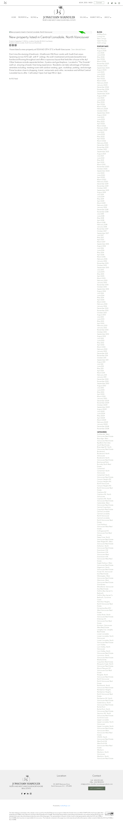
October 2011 (101, 358)
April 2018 (100, 220)
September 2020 (103, 171)
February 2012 (102, 349)
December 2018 (102, 209)
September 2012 (103, 334)
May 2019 (100, 199)
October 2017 (102, 231)
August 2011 (101, 362)
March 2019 (101, 203)
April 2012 (100, 345)
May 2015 (100, 274)
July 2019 (100, 194)
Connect (99, 2)
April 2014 (100, 300)
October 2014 (102, 287)
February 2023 (102, 128)
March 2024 (101, 106)
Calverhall (101, 468)
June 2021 (100, 158)
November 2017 (102, 229)
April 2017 (100, 239)
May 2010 (100, 392)
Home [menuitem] (13, 17)
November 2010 (103, 381)
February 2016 (102, 259)
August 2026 (101, 51)
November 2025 (103, 63)
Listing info (101, 36)
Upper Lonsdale (103, 720)
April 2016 (100, 255)
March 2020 (101, 179)
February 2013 (102, 325)
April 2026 (101, 59)
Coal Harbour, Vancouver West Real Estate (104, 527)
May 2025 (101, 76)
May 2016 (100, 252)
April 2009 (101, 418)
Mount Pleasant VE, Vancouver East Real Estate (104, 670)
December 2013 (102, 308)
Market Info (95, 17)
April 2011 (100, 371)
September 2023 (103, 113)
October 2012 (102, 332)
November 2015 (103, 263)
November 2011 (102, 355)
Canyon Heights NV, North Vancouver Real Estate (105, 488)
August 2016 (101, 246)
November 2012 (102, 330)
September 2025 (103, 68)
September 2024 (103, 93)
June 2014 (100, 295)
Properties (22, 17)
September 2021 (103, 151)
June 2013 (100, 319)
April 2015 (100, 276)
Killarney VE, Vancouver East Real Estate (104, 621)
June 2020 (101, 175)
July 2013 (100, 317)
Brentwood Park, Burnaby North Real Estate (104, 464)
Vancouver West (103, 730)
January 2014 (102, 306)
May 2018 (100, 218)
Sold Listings (101, 43)
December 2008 (103, 426)
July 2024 (100, 98)
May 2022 (101, 136)
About (107, 17)
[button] (108, 3)
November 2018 (102, 212)
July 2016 (100, 248)
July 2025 (100, 72)
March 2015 (101, 278)
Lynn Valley (101, 645)
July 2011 (100, 364)
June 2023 (101, 119)
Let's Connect (96, 788)
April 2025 (101, 78)
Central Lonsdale (103, 511)
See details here (78, 50)
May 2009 (101, 416)
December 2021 (102, 145)
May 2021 (100, 160)
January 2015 (102, 282)
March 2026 (101, 61)
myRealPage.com (65, 805)
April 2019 (100, 201)
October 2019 (102, 188)
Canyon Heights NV (104, 479)
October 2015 (102, 265)
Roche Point (101, 707)
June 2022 (101, 134)
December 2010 (103, 379)
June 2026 (101, 55)
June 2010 (101, 390)
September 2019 (103, 190)
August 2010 (101, 386)
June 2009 (101, 413)
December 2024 (103, 87)
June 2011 (100, 366)
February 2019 (102, 205)
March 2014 (101, 302)
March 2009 (101, 420)
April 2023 (101, 124)
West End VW (102, 741)
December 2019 (102, 184)
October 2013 (102, 313)
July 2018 (100, 214)
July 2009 (100, 411)
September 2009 (103, 407)
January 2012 (102, 351)
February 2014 (102, 304)
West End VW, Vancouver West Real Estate (104, 746)
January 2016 (102, 261)
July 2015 (100, 270)
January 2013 (102, 328)
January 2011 (101, 377)
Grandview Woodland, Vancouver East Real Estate (105, 587)
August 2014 (101, 291)
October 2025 (102, 66)
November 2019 (102, 186)
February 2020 (102, 181)
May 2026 (101, 57)
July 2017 (100, 235)
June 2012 (100, 340)
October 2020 (102, 169)
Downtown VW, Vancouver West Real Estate (104, 559)
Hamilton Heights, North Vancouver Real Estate (105, 604)
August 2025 (101, 70)
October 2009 (102, 405)
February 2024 (102, 108)
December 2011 (102, 353)
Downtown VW (102, 550)
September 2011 (102, 360)
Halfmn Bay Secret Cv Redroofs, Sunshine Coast (105, 597)
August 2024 (101, 96)
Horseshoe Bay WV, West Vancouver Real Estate (104, 610)
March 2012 (101, 347)
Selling (83, 17)
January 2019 (102, 207)
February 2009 (102, 422)
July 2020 (100, 173)
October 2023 (102, 111)
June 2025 (101, 74)
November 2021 (102, 147)
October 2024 (102, 91)
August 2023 (101, 115)
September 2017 (103, 233)
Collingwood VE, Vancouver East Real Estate (104, 533)
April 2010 (100, 394)
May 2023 (101, 121)
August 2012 (101, 336)
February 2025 (102, 83)
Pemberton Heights (104, 690)
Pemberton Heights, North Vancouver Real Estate (105, 694)
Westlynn (100, 750)
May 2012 (100, 343)
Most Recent (101, 48)
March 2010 (101, 396)
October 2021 (102, 149)
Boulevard (101, 451)
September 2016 (103, 244)
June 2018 (100, 216)
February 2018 (102, 224)
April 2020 (101, 177)
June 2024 (101, 100)
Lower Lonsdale (103, 634)
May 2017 (100, 237)
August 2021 (101, 154)
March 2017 (101, 242)
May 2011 (100, 368)
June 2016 (100, 250)
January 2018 (102, 227)
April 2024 (101, 104)
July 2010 (100, 388)
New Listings (101, 38)
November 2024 (103, 89)
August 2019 (101, 192)
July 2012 (100, 338)
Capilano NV (101, 492)
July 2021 (100, 156)
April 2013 (100, 323)
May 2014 (100, 297)
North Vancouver (103, 679)
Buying (33, 17)
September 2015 (103, 267)
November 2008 (103, 428)
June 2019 (100, 197)
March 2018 (101, 222)
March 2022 (101, 141)
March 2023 (101, 126)
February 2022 (102, 143)
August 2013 (101, 315)
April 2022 (101, 139)
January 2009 (102, 424)
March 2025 (101, 81)
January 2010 (102, 398)
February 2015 (102, 280)
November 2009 (103, 403)
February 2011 (102, 375)
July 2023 (100, 117)
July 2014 (100, 293)
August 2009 (102, 409)
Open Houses (102, 41)
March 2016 (101, 257)
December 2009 (103, 401)
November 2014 (102, 285)
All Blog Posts (101, 34)
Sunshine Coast (102, 718)
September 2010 (103, 383)
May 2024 (101, 102)
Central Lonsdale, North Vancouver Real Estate (28, 43)
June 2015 (100, 272)
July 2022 (100, 132)
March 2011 (101, 373)
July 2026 (100, 53)
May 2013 (100, 321)
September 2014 (103, 289)
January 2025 (102, 85)
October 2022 (102, 130)
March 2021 (101, 164)
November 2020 (103, 166)
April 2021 (100, 162)
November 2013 (102, 310)
